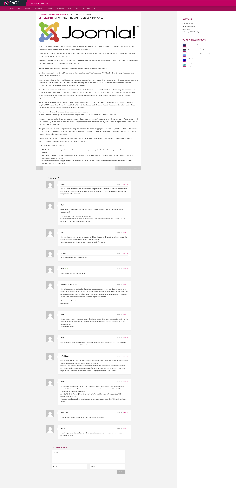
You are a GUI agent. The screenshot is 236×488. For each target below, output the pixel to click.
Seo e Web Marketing (189, 26)
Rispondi (125, 184)
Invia (120, 472)
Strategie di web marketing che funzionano (198, 64)
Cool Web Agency (188, 24)
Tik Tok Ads (190, 59)
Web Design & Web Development (58, 14)
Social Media (186, 29)
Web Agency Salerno (44, 14)
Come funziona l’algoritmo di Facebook (197, 44)
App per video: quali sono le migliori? (197, 49)
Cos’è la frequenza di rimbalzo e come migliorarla (200, 54)
